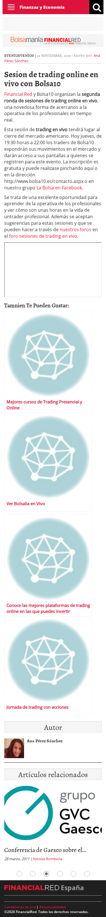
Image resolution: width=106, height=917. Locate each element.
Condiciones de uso (20, 907)
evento (11, 55)
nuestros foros (75, 229)
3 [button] (46, 874)
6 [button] (87, 874)
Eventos (26, 55)
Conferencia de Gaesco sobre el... (45, 849)
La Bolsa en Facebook (59, 188)
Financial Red (18, 94)
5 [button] (73, 874)
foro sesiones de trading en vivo (43, 236)
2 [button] (33, 874)
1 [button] (19, 874)
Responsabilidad (52, 907)
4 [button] (60, 874)
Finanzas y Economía (42, 7)
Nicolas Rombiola (47, 858)
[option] (53, 825)
